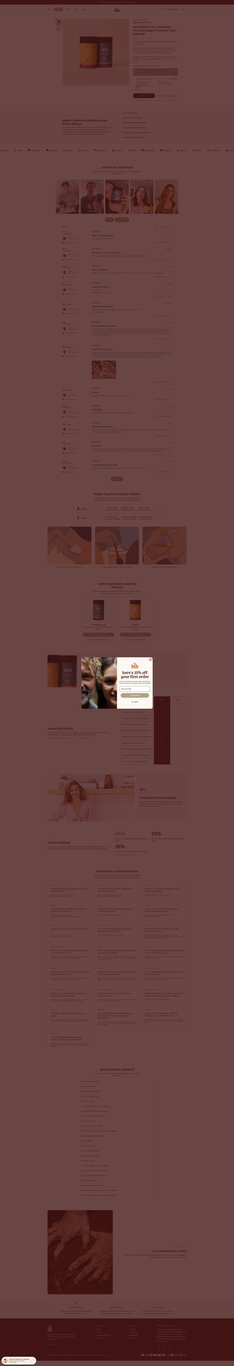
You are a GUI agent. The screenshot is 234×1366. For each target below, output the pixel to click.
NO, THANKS (135, 701)
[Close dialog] (150, 659)
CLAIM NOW (134, 695)
